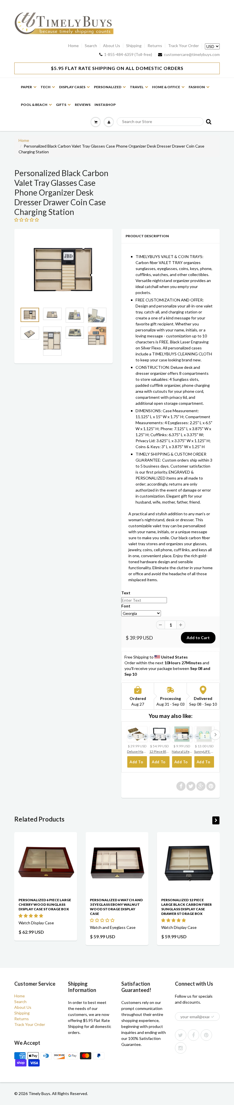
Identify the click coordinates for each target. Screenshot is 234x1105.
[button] (31, 915)
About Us (111, 45)
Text (125, 592)
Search (91, 45)
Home (73, 45)
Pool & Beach (34, 104)
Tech (46, 87)
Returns (155, 45)
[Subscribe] (213, 1016)
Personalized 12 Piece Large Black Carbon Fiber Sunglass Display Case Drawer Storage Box (186, 907)
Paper (26, 87)
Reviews (82, 104)
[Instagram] (180, 1048)
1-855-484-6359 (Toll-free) (128, 54)
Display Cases (72, 87)
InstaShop (105, 104)
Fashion (197, 87)
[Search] (208, 121)
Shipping (134, 45)
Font (125, 605)
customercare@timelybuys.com (192, 54)
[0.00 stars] (27, 219)
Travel (137, 87)
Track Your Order (183, 45)
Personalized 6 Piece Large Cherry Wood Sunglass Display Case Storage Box (45, 904)
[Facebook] (193, 1035)
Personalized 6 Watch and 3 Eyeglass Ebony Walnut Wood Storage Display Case (116, 907)
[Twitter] (180, 1035)
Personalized (107, 87)
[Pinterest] (206, 1035)
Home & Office (166, 87)
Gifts (61, 104)
